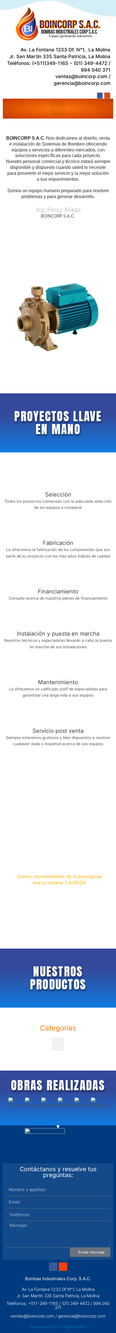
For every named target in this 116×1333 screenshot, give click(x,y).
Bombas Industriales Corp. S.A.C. (58, 1278)
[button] (58, 107)
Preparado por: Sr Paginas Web (58, 1327)
